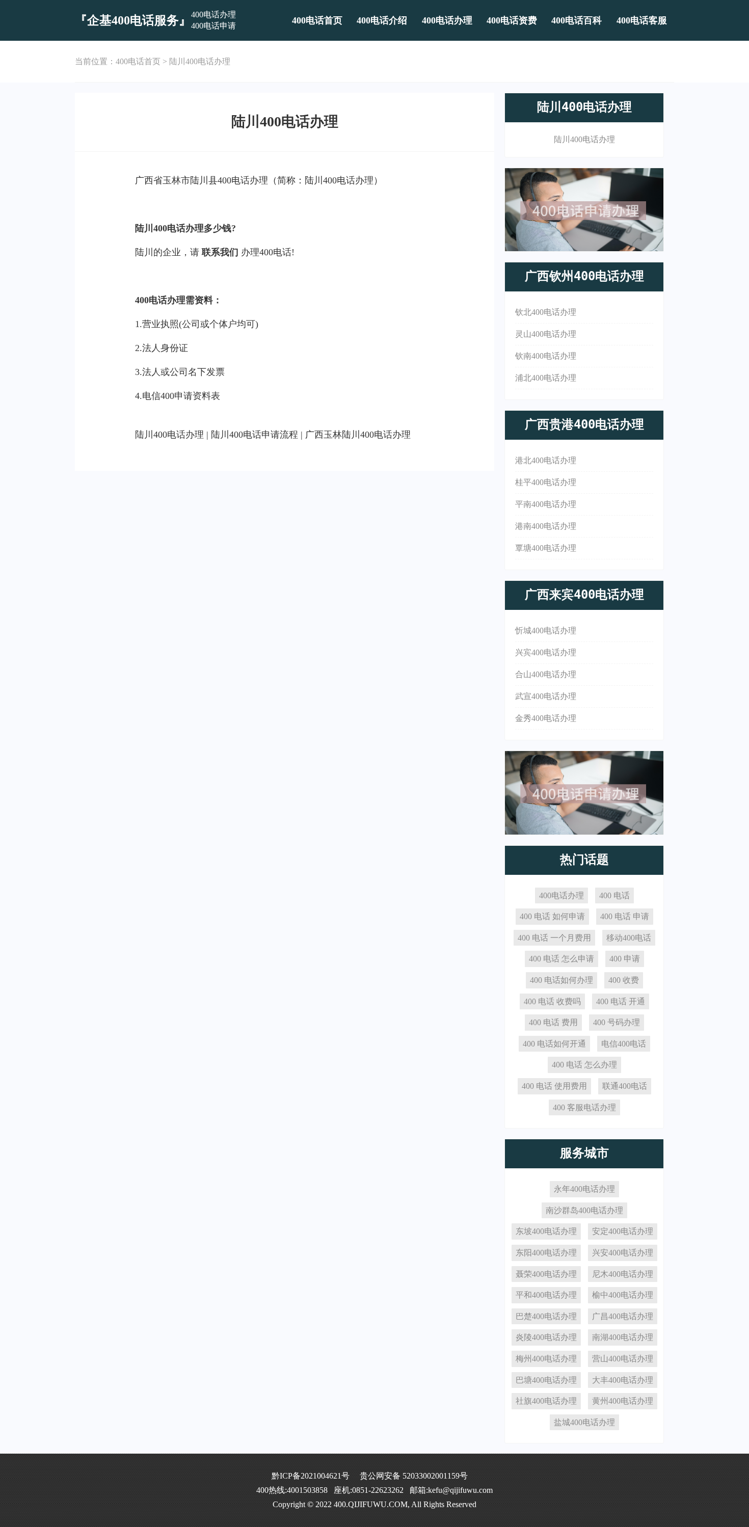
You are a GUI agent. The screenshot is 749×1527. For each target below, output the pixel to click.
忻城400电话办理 (545, 630)
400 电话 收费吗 (552, 1001)
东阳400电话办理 (546, 1252)
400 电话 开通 (620, 1001)
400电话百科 (576, 20)
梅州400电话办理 (546, 1358)
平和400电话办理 (546, 1295)
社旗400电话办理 (546, 1401)
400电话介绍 (382, 20)
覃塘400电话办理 (545, 548)
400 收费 (623, 980)
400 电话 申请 (624, 916)
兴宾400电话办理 (545, 652)
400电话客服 (642, 20)
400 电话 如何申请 (552, 916)
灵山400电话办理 (545, 334)
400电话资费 (512, 20)
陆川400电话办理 (199, 61)
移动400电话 (628, 937)
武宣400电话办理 (545, 696)
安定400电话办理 (622, 1231)
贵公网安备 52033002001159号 (414, 1475)
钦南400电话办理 (545, 356)
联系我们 (220, 252)
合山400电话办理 (545, 674)
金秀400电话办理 (545, 718)
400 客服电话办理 (584, 1107)
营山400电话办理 (622, 1358)
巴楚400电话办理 (546, 1316)
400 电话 (614, 895)
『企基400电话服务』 (133, 20)
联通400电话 (624, 1086)
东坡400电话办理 (546, 1231)
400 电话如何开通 (554, 1043)
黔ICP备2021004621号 (311, 1475)
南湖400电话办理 (622, 1337)
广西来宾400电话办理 (584, 594)
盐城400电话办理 (584, 1422)
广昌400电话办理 (622, 1316)
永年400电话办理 (584, 1189)
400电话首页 (317, 20)
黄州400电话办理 (622, 1401)
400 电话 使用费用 (554, 1086)
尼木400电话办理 (622, 1274)
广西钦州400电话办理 (584, 276)
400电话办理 (447, 20)
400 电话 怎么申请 (561, 958)
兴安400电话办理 (622, 1252)
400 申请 (624, 958)
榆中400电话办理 (622, 1295)
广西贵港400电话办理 (584, 424)
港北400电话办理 (545, 460)
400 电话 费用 (553, 1022)
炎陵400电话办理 (546, 1337)
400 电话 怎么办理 (584, 1064)
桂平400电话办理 (545, 482)
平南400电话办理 (545, 504)
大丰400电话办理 (622, 1380)
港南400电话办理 (545, 526)
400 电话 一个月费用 (554, 937)
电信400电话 (623, 1043)
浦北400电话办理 (545, 377)
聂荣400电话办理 (546, 1274)
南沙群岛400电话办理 (584, 1210)
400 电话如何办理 (561, 980)
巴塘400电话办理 (546, 1380)
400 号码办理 (616, 1022)
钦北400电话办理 (545, 312)
